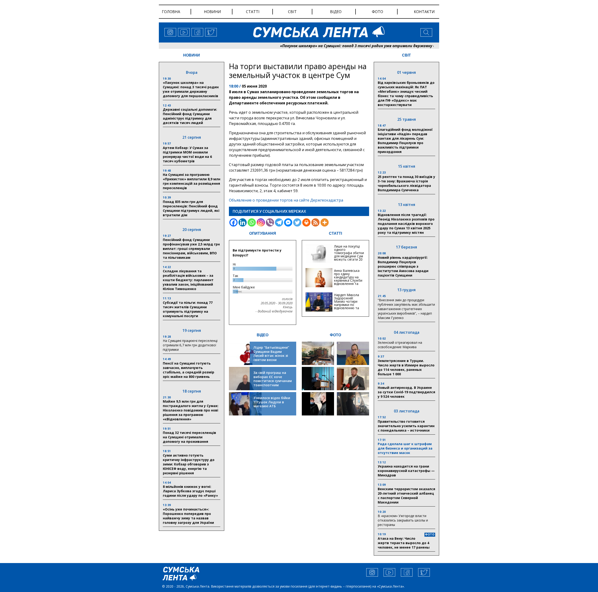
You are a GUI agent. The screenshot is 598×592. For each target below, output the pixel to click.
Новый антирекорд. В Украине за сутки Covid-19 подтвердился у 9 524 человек (406, 392)
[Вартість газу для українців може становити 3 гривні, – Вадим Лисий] (353, 378)
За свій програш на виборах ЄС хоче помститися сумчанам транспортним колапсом (272, 380)
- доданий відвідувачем (274, 311)
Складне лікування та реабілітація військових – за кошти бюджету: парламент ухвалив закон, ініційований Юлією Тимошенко (188, 280)
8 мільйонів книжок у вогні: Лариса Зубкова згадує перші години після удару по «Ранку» (191, 491)
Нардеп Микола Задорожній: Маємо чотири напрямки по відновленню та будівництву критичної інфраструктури (346, 306)
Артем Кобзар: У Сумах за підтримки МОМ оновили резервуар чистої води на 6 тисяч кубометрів (187, 154)
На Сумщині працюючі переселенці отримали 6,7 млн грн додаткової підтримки (190, 345)
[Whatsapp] (252, 222)
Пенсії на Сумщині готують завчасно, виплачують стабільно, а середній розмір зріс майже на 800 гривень (188, 370)
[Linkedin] (242, 222)
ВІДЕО (262, 335)
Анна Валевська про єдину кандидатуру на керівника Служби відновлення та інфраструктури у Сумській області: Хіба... (348, 282)
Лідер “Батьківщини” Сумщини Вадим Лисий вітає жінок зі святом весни (271, 353)
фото (377, 11)
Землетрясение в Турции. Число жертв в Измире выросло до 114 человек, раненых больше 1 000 (406, 367)
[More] (324, 222)
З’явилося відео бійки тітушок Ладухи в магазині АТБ (271, 402)
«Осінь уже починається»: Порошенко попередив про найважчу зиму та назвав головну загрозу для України (188, 516)
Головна (171, 11)
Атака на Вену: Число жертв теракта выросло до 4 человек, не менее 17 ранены (404, 542)
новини (212, 11)
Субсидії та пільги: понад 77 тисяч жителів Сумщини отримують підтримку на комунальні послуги (188, 309)
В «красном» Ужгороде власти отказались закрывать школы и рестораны (403, 520)
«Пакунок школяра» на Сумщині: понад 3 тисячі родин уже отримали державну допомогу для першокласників (362, 45)
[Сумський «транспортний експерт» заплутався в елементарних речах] (353, 353)
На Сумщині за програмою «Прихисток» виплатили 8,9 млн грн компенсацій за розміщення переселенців (191, 181)
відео (336, 11)
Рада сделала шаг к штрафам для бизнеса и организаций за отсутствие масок (405, 448)
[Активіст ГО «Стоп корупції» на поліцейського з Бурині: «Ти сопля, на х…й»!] (318, 403)
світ (292, 11)
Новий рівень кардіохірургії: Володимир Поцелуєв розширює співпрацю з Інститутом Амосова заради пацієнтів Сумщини (403, 266)
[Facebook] (233, 222)
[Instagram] (261, 222)
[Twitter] (297, 222)
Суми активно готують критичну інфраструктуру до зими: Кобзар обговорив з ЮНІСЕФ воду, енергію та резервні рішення (188, 464)
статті (253, 11)
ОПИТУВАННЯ (262, 233)
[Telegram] (279, 222)
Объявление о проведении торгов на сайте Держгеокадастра (286, 200)
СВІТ (406, 55)
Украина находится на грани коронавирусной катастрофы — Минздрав (406, 470)
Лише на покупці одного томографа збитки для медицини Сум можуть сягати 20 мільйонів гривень (349, 254)
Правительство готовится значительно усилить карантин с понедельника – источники (406, 425)
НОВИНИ (191, 55)
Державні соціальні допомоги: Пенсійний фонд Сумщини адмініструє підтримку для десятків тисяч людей (190, 116)
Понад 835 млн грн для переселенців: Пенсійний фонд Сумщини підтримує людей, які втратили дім (191, 208)
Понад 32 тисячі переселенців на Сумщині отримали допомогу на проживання (189, 437)
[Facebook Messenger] (288, 222)
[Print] (306, 222)
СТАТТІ (335, 233)
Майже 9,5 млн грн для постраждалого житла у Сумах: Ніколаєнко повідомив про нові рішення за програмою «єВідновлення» (190, 410)
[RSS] (315, 222)
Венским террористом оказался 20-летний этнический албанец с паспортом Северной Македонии (406, 495)
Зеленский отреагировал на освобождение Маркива (400, 344)
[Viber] (270, 222)
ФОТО (335, 335)
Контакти (424, 11)
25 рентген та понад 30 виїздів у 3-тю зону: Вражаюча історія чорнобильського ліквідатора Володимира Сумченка (406, 183)
